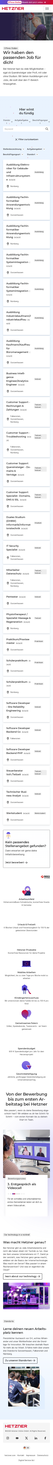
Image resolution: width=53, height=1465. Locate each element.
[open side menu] (47, 8)
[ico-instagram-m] (7, 1438)
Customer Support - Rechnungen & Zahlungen (18, 406)
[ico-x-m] (26, 1438)
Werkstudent (18, 813)
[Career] (13, 8)
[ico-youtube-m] (17, 1438)
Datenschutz (42, 1455)
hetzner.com (10, 1455)
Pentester (16, 596)
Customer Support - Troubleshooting (18, 436)
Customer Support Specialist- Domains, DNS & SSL (18, 496)
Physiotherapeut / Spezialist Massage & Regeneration (18, 618)
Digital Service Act (26, 1460)
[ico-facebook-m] (45, 1438)
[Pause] (46, 1170)
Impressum (30, 1455)
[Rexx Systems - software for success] (45, 877)
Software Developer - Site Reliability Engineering (18, 707)
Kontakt (20, 1455)
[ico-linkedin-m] (35, 1438)
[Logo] (26, 1426)
